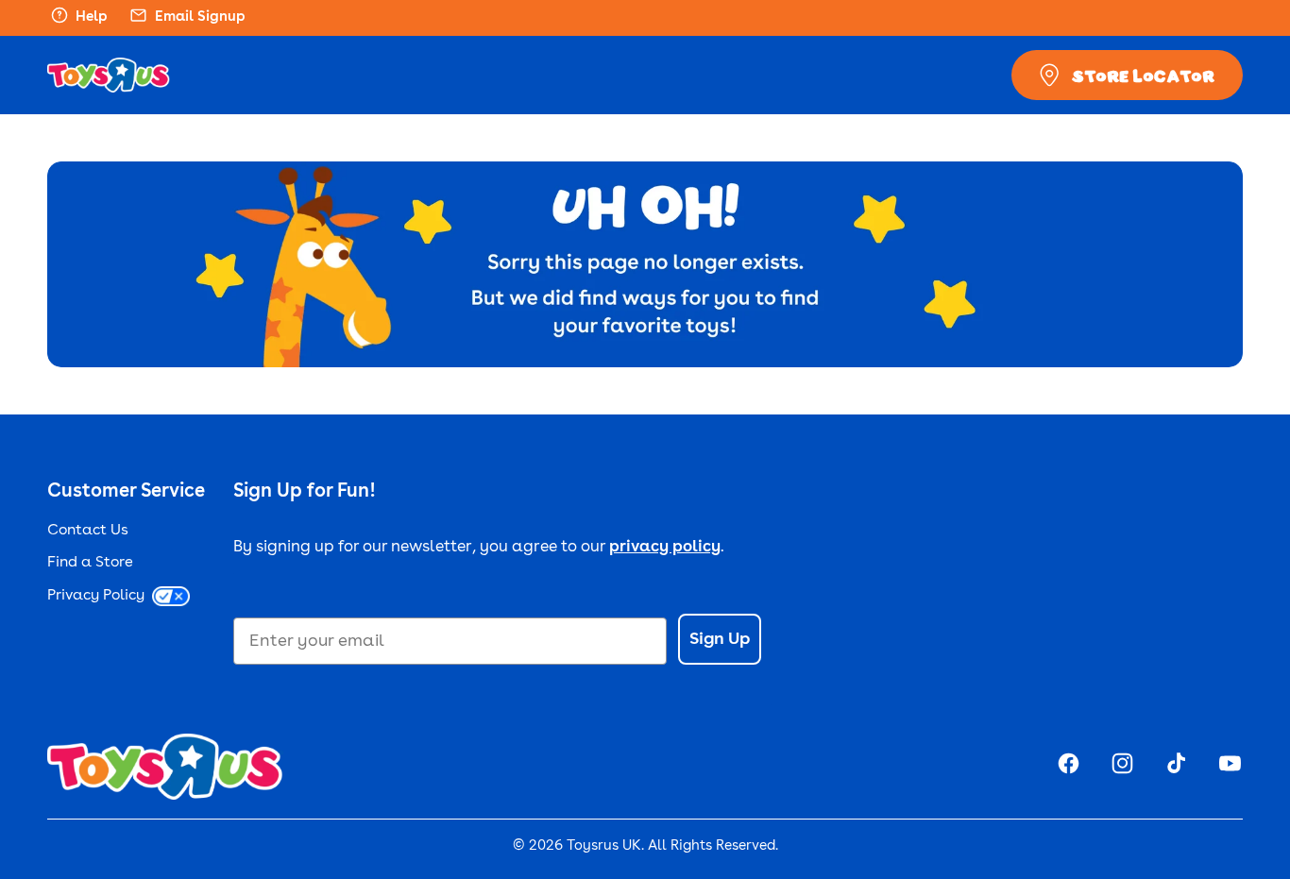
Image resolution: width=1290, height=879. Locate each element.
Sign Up (719, 639)
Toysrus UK (604, 846)
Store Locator (1143, 75)
